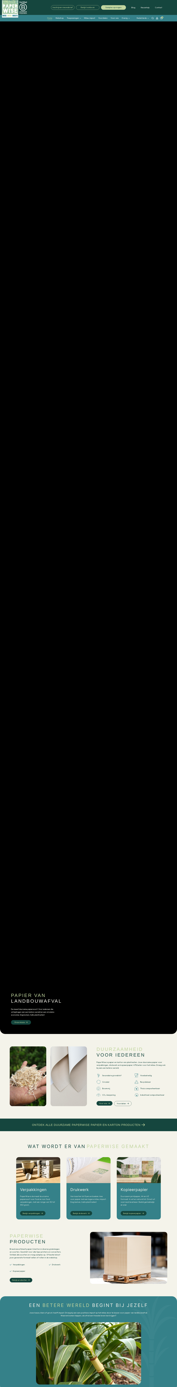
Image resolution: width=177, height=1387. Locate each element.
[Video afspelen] (88, 1353)
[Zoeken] (153, 18)
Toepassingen (73, 18)
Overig (125, 18)
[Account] (157, 18)
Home (49, 18)
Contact (158, 7)
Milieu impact (89, 18)
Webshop (59, 18)
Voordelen (103, 18)
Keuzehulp (145, 7)
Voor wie (115, 18)
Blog (133, 7)
